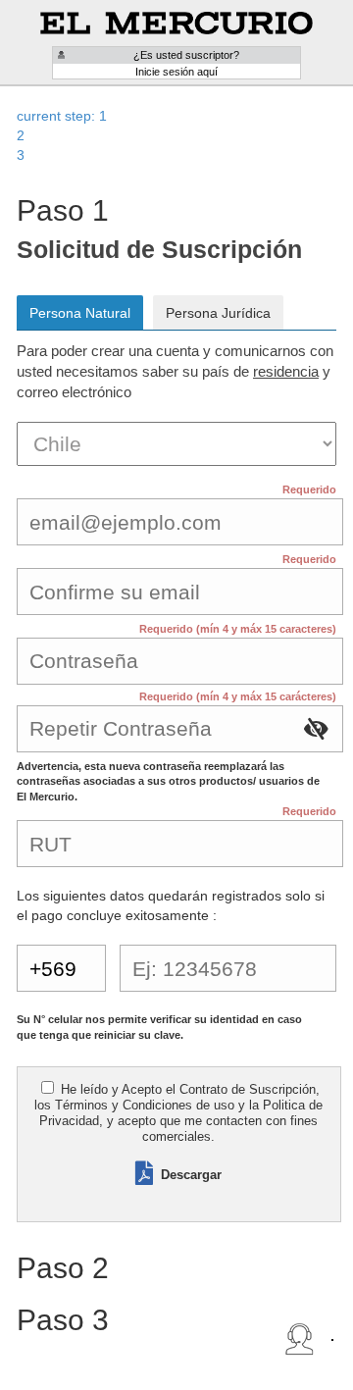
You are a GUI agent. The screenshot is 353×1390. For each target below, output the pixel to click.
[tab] (176, 116)
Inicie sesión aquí (176, 71)
